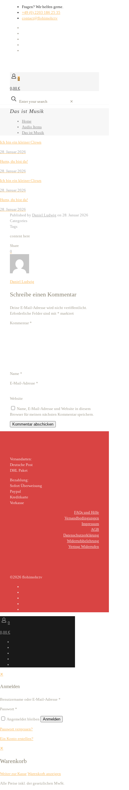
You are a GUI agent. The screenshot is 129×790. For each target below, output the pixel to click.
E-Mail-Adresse (24, 383)
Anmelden (51, 719)
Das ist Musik (33, 132)
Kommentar (21, 323)
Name (16, 373)
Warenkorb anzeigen (44, 773)
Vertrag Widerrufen (83, 546)
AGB (95, 529)
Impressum (90, 523)
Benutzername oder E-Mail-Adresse (30, 699)
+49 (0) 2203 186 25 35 (41, 12)
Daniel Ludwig (44, 215)
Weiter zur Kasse (13, 773)
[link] (71, 101)
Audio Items (32, 127)
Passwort (8, 709)
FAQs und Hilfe (86, 512)
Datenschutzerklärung (81, 535)
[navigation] (64, 761)
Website (16, 398)
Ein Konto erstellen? (16, 738)
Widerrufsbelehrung (83, 541)
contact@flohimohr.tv (40, 18)
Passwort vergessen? (16, 729)
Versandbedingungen (81, 518)
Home (27, 121)
